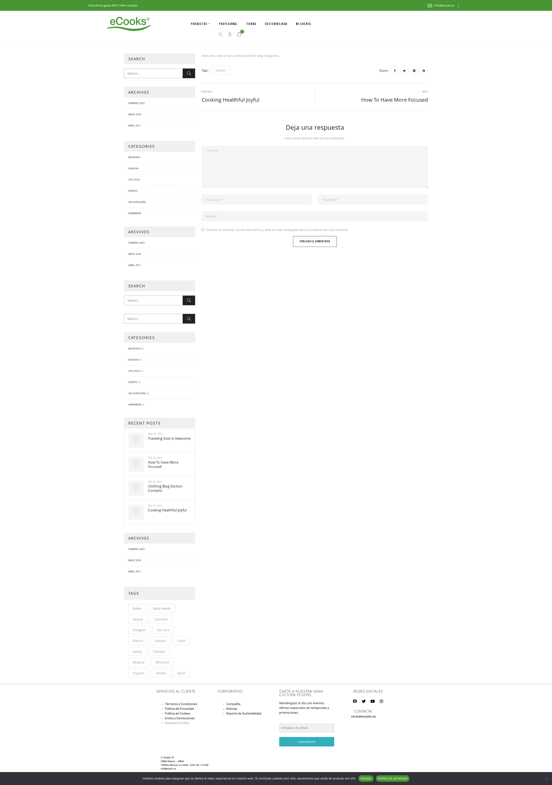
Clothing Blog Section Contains (165, 488)
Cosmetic (161, 619)
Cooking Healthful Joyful (167, 510)
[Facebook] (394, 70)
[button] (239, 34)
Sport (181, 673)
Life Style (134, 179)
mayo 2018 (134, 114)
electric (138, 641)
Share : (384, 71)
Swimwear (134, 213)
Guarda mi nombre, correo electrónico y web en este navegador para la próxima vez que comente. (277, 230)
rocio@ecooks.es (363, 716)
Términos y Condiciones (181, 704)
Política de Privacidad (179, 708)
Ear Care (163, 630)
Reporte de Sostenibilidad (243, 713)
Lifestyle (159, 651)
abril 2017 (134, 125)
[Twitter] (404, 70)
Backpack (134, 157)
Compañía (233, 704)
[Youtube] (372, 701)
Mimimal (162, 662)
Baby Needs (162, 608)
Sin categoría (137, 202)
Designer (139, 630)
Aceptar (366, 778)
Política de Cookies (177, 713)
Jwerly (137, 651)
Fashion (133, 168)
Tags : (206, 70)
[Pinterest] (423, 70)
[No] (546, 778)
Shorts (132, 190)
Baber (137, 608)
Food (181, 641)
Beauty (138, 619)
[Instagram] (381, 701)
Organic (138, 673)
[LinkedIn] (414, 70)
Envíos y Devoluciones (180, 718)
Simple (161, 673)
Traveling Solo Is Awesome (169, 438)
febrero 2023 (136, 103)
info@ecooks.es (444, 5)
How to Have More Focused (163, 464)
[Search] (189, 73)
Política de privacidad (393, 778)
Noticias (231, 708)
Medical (138, 662)
